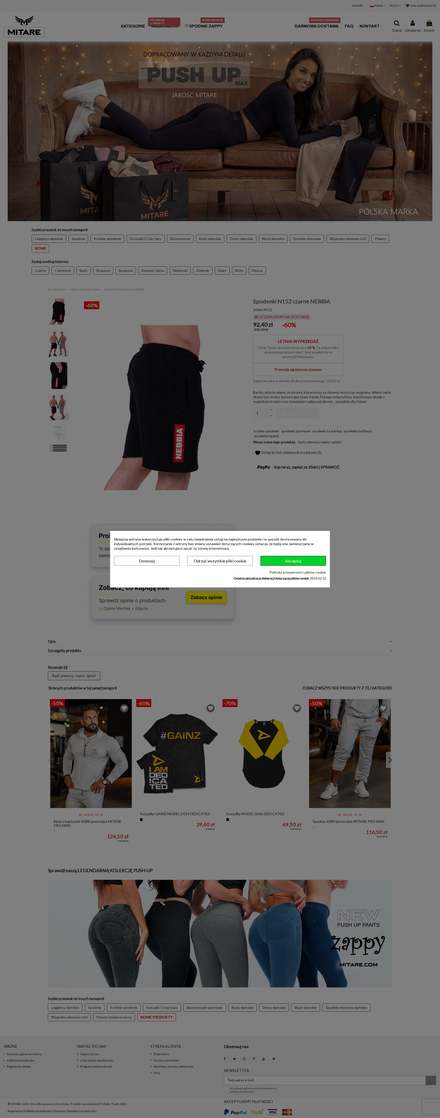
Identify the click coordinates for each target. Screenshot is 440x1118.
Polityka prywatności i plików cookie (297, 572)
